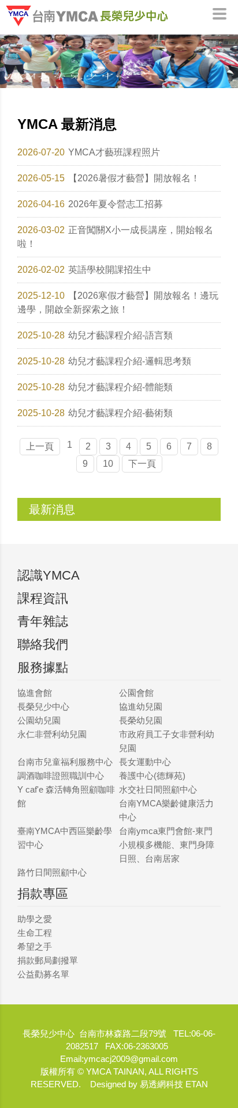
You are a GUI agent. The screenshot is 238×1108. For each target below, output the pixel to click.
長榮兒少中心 (43, 706)
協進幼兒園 (140, 706)
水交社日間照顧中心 (158, 789)
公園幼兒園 (39, 720)
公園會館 (136, 693)
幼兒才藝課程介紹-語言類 (120, 335)
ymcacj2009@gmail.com (131, 1059)
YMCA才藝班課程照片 (114, 152)
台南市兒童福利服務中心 (65, 762)
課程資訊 (42, 598)
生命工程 (34, 933)
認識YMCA (48, 575)
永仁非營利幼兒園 (52, 734)
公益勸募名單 (43, 974)
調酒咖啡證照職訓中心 (60, 775)
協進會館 (34, 693)
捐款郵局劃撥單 (47, 960)
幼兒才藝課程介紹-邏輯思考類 (129, 361)
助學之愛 (34, 919)
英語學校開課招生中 (109, 270)
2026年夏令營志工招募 (115, 204)
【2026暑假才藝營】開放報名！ (134, 178)
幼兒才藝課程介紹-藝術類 (120, 413)
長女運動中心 (145, 762)
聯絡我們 (42, 644)
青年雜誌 (42, 621)
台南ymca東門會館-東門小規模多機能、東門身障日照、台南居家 (166, 844)
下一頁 (142, 464)
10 (108, 464)
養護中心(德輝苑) (152, 775)
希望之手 (34, 946)
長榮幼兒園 (140, 720)
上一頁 (40, 446)
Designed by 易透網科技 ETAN (149, 1084)
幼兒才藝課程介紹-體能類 (120, 387)
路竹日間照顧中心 (52, 872)
